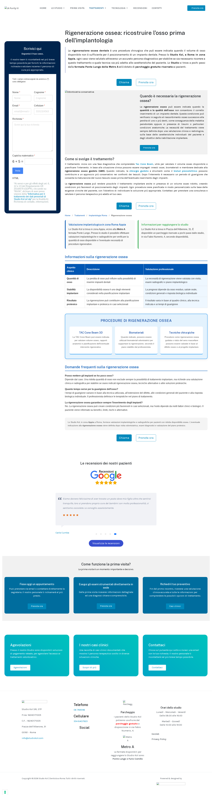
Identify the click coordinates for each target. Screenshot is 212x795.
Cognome (40, 92)
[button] (58, 8)
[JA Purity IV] (12, 8)
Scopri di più (89, 667)
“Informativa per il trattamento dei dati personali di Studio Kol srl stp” (30, 196)
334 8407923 (81, 721)
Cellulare (39, 105)
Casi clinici (175, 606)
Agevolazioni (20, 667)
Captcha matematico (23, 155)
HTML (15, 178)
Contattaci (157, 667)
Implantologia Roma (98, 215)
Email (16, 105)
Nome (16, 92)
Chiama (124, 82)
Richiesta (18, 119)
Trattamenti (79, 215)
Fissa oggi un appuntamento (37, 584)
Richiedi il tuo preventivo (175, 584)
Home (67, 215)
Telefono (81, 705)
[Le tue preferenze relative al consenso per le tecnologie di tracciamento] (5, 792)
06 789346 (79, 709)
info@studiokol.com (32, 738)
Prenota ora (146, 82)
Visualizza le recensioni (106, 543)
